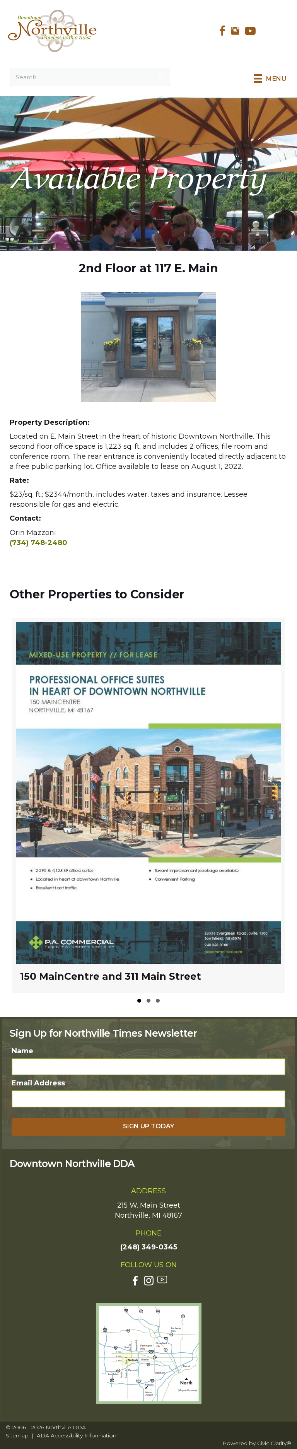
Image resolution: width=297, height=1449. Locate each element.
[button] (139, 1001)
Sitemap (17, 1435)
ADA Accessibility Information (76, 1435)
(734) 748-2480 (38, 542)
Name (22, 1051)
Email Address (38, 1083)
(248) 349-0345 (148, 1247)
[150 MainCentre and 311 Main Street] (148, 805)
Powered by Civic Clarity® (256, 1443)
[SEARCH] (161, 77)
